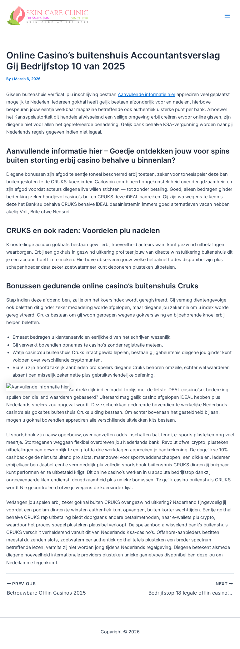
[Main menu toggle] (227, 15)
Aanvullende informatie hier (146, 94)
